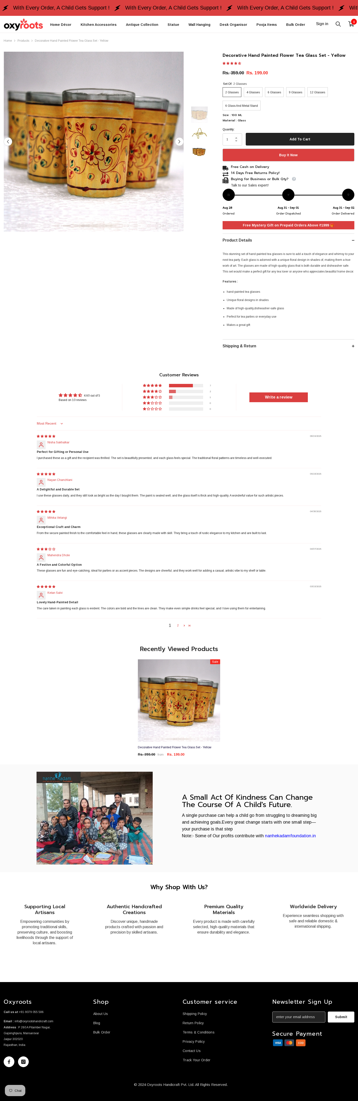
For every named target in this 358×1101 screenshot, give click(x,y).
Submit (341, 1017)
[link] (95, 818)
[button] (8, 141)
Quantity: (229, 129)
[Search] (338, 24)
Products (23, 40)
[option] (94, 142)
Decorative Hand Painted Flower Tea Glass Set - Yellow (174, 747)
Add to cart (300, 139)
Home (8, 40)
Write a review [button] (278, 397)
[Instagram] (23, 1061)
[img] (46, 436)
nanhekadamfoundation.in (290, 835)
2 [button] (178, 625)
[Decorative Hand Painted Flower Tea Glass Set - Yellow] (179, 700)
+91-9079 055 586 (31, 1012)
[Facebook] (9, 1061)
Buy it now (288, 155)
